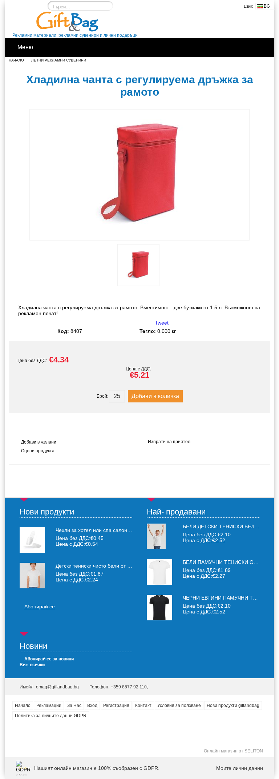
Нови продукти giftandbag (233, 705)
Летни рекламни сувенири (58, 60)
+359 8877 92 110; (129, 686)
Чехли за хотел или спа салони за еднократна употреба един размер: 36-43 (94, 530)
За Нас (74, 705)
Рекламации (48, 705)
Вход (92, 705)
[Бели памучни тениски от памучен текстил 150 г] (159, 583)
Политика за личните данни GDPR (50, 715)
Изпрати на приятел (169, 441)
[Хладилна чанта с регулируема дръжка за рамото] (139, 234)
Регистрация (116, 705)
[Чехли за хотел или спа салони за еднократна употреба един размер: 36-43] (32, 540)
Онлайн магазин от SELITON (233, 751)
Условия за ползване (179, 705)
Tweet (162, 323)
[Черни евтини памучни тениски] (159, 618)
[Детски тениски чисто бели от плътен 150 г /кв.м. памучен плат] (32, 575)
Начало (16, 60)
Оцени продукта (37, 450)
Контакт (143, 705)
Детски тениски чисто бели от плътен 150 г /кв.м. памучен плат (94, 566)
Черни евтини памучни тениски (228, 598)
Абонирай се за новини (49, 658)
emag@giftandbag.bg (57, 686)
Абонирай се (39, 606)
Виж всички (32, 664)
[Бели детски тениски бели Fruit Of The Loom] (156, 547)
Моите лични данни (239, 768)
